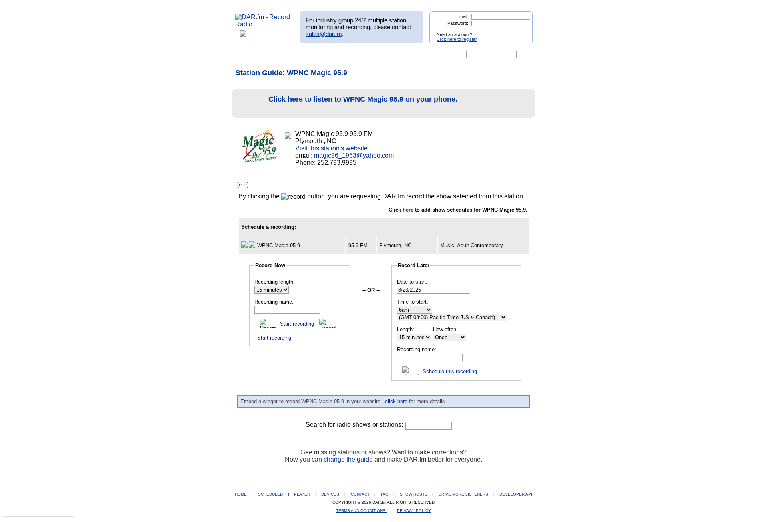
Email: (462, 16)
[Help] (360, 54)
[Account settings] (422, 54)
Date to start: (412, 282)
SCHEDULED (271, 494)
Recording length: (274, 282)
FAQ (385, 494)
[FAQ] (390, 54)
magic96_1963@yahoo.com (354, 155)
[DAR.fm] (263, 24)
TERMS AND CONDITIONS (361, 510)
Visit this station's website (331, 148)
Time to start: (412, 302)
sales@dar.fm (324, 33)
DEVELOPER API (515, 494)
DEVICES (330, 494)
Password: (457, 23)
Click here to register (457, 39)
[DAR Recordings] (288, 54)
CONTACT (361, 494)
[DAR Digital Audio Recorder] (249, 54)
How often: (445, 329)
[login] (520, 31)
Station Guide (259, 73)
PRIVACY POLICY (414, 510)
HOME (241, 494)
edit (243, 185)
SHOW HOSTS (414, 494)
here (408, 210)
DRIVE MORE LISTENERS (464, 494)
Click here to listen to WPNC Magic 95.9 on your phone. (362, 99)
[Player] (327, 54)
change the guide (348, 459)
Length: (405, 329)
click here (396, 401)
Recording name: (274, 302)
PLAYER (302, 494)
